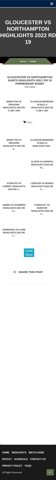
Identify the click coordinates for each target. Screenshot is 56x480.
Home (23, 61)
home (5, 452)
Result (7, 459)
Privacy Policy (12, 466)
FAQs (28, 466)
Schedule (21, 459)
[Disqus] (28, 326)
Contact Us (38, 459)
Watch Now (36, 452)
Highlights (19, 452)
